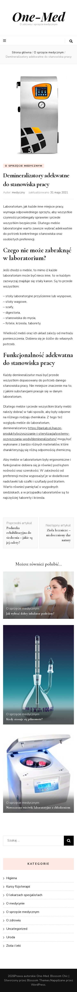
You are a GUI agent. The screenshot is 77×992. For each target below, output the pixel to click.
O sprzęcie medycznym (23, 165)
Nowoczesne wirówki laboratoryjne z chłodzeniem (38, 807)
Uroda (10, 937)
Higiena (11, 878)
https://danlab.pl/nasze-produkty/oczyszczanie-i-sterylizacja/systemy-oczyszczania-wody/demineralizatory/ (36, 433)
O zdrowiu (13, 920)
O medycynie (15, 903)
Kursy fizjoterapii (18, 886)
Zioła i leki (13, 945)
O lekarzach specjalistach (24, 895)
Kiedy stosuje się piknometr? (24, 719)
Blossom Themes (38, 980)
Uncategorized (16, 929)
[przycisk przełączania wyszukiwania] (71, 41)
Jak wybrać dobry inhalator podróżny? (30, 613)
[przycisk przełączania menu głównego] (5, 40)
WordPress (38, 985)
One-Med (38, 16)
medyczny (18, 192)
